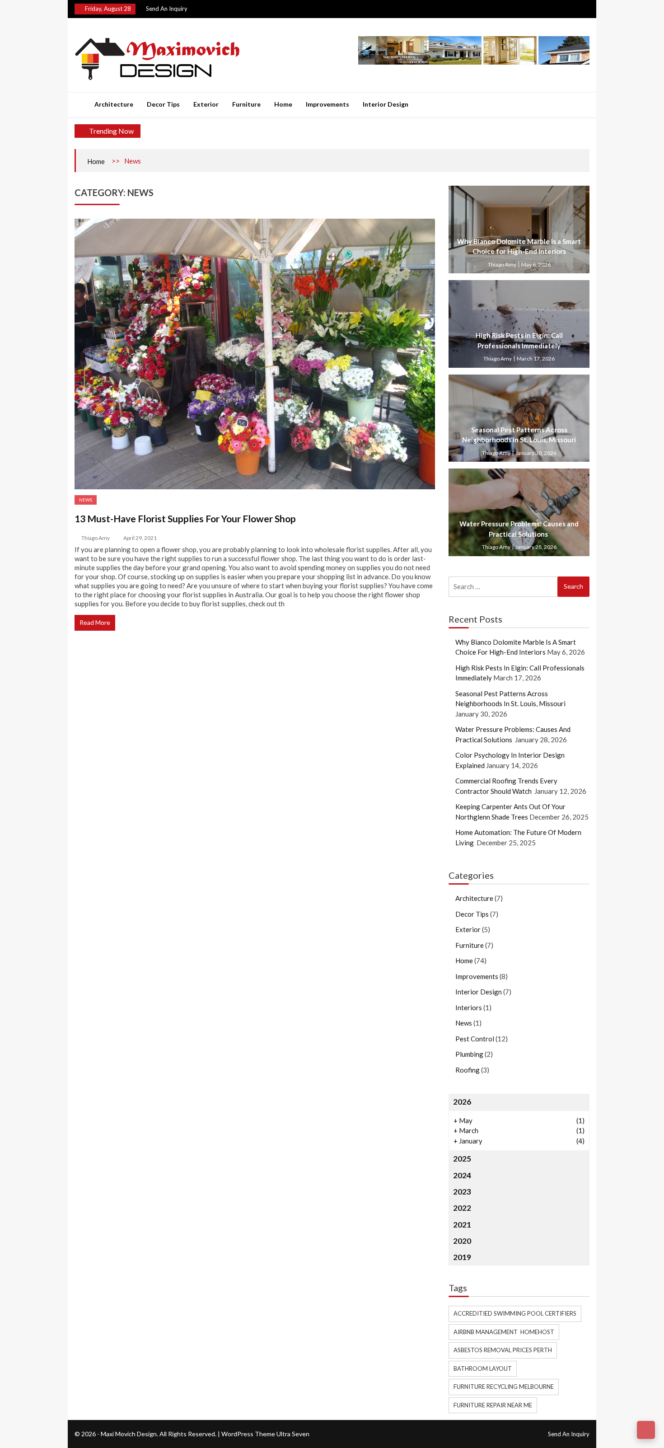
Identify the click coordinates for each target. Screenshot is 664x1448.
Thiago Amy (95, 537)
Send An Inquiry (166, 8)
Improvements (327, 104)
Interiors (468, 1007)
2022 (462, 1208)
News (85, 499)
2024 (462, 1175)
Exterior (206, 104)
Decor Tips (163, 104)
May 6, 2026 (536, 264)
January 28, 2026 (535, 547)
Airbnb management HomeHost (504, 1332)
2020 (462, 1241)
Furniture (246, 104)
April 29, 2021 (140, 537)
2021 (462, 1224)
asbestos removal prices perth (503, 1350)
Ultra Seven (292, 1434)
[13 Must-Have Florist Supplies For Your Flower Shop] (255, 354)
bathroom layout (483, 1368)
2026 (462, 1101)
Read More (94, 622)
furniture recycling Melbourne (504, 1386)
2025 (462, 1158)
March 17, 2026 (536, 358)
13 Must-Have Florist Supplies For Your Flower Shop (185, 518)
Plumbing (469, 1054)
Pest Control (474, 1039)
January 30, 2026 (535, 453)
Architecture (113, 104)
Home (283, 104)
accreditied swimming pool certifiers (515, 1313)
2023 (462, 1191)
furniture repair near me (493, 1405)
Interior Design (385, 104)
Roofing (467, 1070)
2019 (462, 1257)
